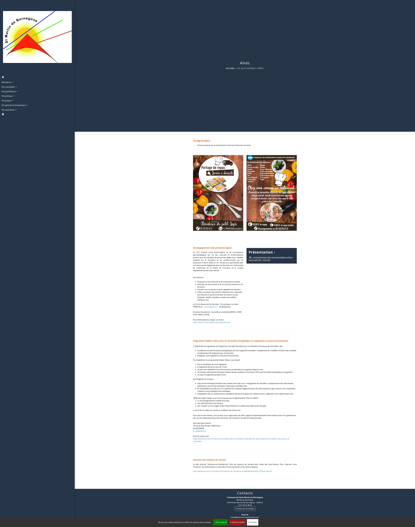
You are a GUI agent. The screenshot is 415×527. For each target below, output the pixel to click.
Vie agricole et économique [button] (14, 105)
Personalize (252, 522)
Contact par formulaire (245, 508)
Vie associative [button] (8, 109)
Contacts (245, 493)
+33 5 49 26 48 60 (245, 505)
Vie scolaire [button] (7, 100)
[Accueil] (37, 37)
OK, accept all (221, 522)
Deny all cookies (238, 522)
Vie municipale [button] (8, 87)
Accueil (230, 68)
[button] (37, 77)
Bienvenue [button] (6, 82)
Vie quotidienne (246, 68)
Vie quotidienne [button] (9, 91)
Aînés (261, 68)
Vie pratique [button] (7, 96)
